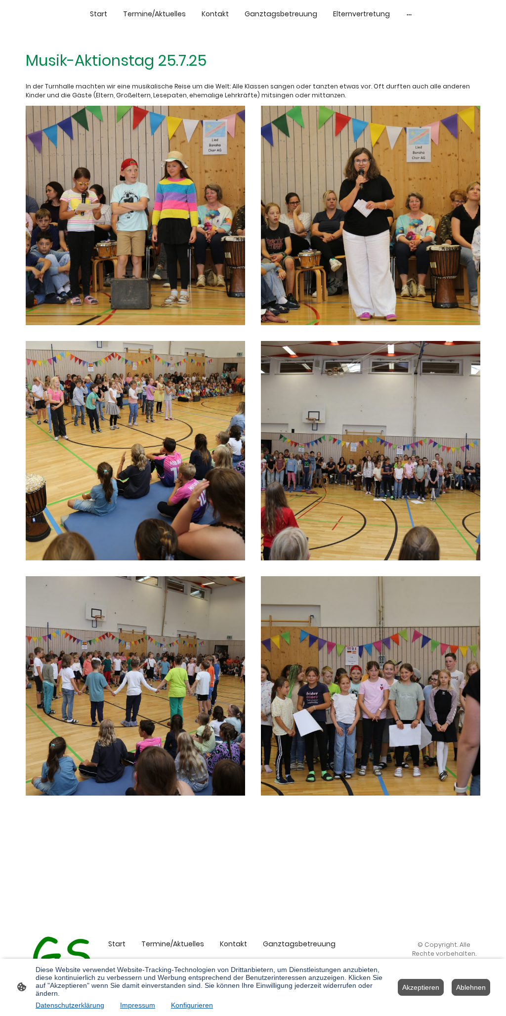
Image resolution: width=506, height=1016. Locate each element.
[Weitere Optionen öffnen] (409, 14)
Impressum (137, 1005)
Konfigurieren (192, 1005)
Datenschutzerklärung (70, 1005)
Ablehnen (471, 987)
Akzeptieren (420, 987)
